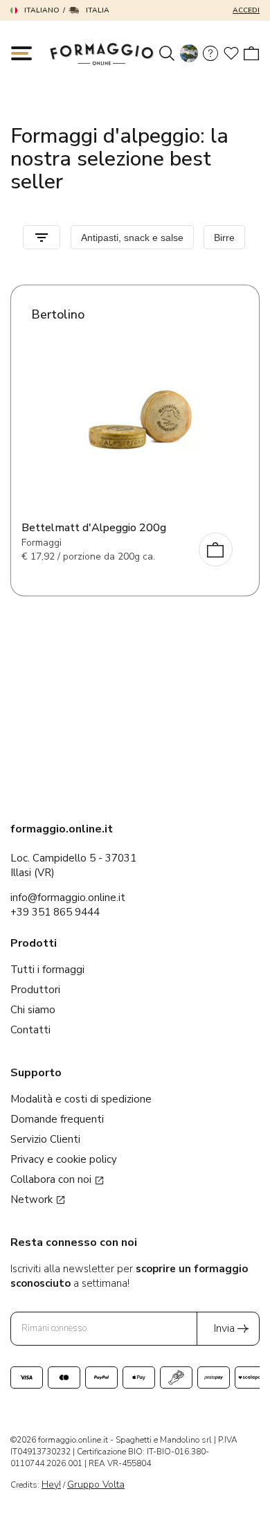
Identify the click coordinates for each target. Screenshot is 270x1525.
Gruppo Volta (96, 1484)
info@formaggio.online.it (67, 897)
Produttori (35, 990)
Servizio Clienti (45, 1139)
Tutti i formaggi (47, 969)
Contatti (30, 1030)
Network (32, 1199)
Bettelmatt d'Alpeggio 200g (93, 527)
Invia (224, 1328)
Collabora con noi (52, 1179)
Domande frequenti (57, 1119)
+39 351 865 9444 (55, 912)
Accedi (246, 10)
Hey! (51, 1484)
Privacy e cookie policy (63, 1159)
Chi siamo (32, 1010)
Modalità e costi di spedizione (81, 1099)
